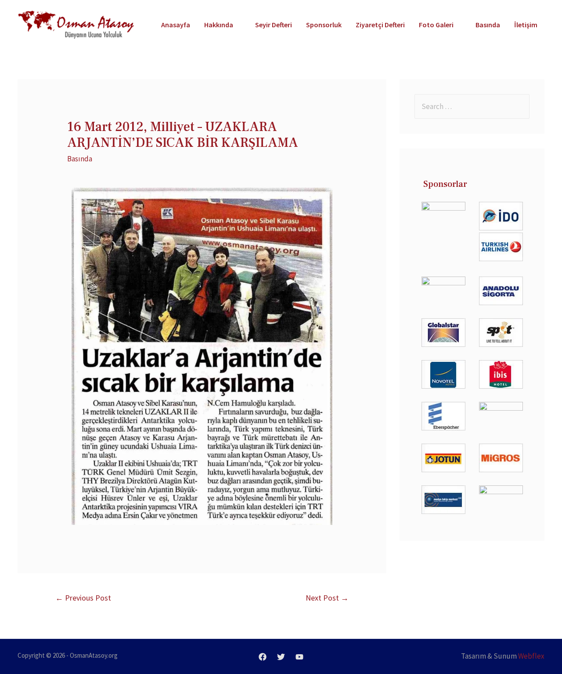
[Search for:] (472, 106)
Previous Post (83, 598)
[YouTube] (299, 657)
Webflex (531, 656)
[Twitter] (281, 657)
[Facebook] (263, 657)
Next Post (327, 598)
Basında (79, 159)
